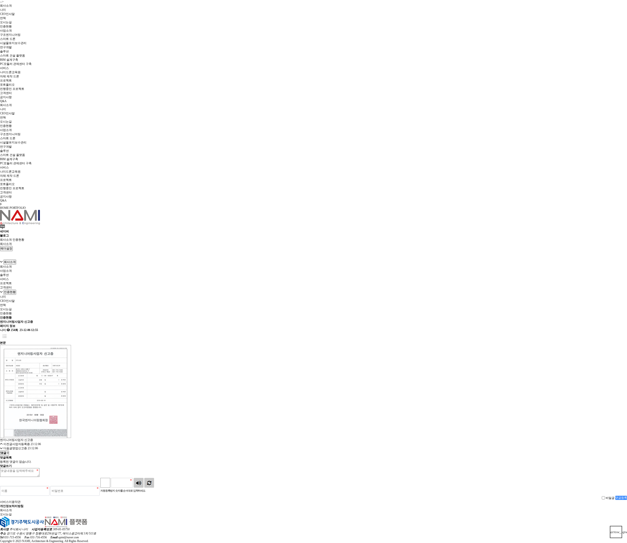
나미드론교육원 (10, 72)
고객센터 (6, 93)
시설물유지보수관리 (13, 43)
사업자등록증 (21, 444)
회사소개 (6, 5)
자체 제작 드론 (9, 76)
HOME (4, 208)
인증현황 (6, 26)
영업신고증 (19, 448)
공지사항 (6, 97)
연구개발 (6, 47)
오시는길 (6, 22)
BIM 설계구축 (9, 59)
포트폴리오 (7, 84)
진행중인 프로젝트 (12, 89)
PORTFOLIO (18, 208)
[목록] (4, 336)
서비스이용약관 (10, 502)
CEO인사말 (7, 14)
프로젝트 (6, 80)
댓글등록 (621, 497)
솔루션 (4, 51)
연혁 (3, 18)
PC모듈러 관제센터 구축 (16, 64)
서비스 (4, 68)
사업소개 (6, 30)
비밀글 (610, 497)
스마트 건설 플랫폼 (12, 55)
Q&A (3, 101)
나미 (3, 10)
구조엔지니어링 (10, 34)
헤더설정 (6, 248)
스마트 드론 (7, 39)
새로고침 (149, 483)
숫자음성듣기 (139, 483)
